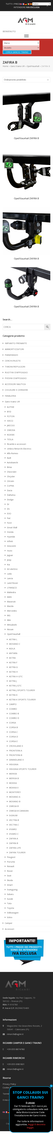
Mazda (10, 606)
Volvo (9, 917)
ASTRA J (13, 680)
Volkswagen (13, 912)
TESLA (10, 439)
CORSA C (13, 731)
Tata (9, 903)
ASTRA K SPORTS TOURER (22, 699)
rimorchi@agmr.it (15, 1034)
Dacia (9, 490)
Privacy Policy (9, 1084)
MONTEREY (15, 792)
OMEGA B (14, 806)
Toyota (10, 908)
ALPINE (10, 406)
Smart (10, 884)
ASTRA (12, 657)
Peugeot (11, 857)
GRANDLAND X (16, 759)
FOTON (10, 416)
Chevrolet (11, 471)
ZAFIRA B (13, 843)
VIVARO (13, 829)
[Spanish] (31, 3)
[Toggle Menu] (26, 36)
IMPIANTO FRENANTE (16, 343)
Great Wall (12, 527)
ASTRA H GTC (16, 676)
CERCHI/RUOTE (13, 360)
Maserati (11, 601)
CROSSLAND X (16, 745)
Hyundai (11, 536)
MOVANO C (14, 643)
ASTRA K (13, 694)
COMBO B (14, 713)
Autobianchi (12, 462)
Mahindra (11, 592)
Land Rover (12, 583)
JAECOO (11, 425)
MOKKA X (14, 787)
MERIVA (13, 773)
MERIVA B (14, 778)
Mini (9, 620)
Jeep (9, 559)
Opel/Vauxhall (33, 66)
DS (8, 508)
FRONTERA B (15, 755)
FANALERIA (10, 395)
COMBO (13, 708)
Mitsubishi (12, 624)
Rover (10, 870)
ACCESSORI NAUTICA (15, 384)
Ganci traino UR (17, 66)
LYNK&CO (12, 587)
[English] (4, 1111)
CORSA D (13, 736)
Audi (9, 457)
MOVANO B (14, 801)
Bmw (9, 467)
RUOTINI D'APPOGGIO (16, 372)
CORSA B (13, 727)
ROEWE (11, 434)
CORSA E (13, 741)
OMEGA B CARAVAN (19, 810)
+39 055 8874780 (16, 1049)
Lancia (10, 578)
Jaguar (10, 555)
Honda (10, 531)
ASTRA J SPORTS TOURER (22, 690)
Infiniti (10, 541)
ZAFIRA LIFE (15, 847)
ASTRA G (13, 667)
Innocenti (11, 545)
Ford (9, 522)
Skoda (10, 880)
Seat (9, 875)
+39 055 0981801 (16, 1064)
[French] (6, 1111)
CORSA (12, 722)
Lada (9, 573)
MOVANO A (14, 796)
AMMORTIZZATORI (14, 349)
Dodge (10, 499)
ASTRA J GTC (15, 685)
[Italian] (28, 3)
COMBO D (14, 718)
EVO (9, 513)
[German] (9, 1111)
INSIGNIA (13, 764)
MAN (9, 596)
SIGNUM (13, 815)
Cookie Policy (9, 1087)
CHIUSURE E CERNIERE (16, 389)
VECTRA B (14, 820)
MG (8, 615)
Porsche (11, 861)
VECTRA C (14, 824)
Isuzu (9, 550)
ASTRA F (13, 662)
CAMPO (13, 704)
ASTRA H (13, 671)
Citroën (10, 481)
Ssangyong (12, 889)
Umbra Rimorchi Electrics (19, 448)
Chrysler (11, 476)
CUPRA (10, 485)
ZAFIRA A (13, 838)
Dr (8, 504)
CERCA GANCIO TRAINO (17, 52)
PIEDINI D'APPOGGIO (16, 378)
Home (5, 66)
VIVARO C (14, 833)
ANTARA (13, 653)
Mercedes (12, 610)
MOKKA (13, 783)
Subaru (10, 894)
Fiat (8, 518)
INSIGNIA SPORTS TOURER (22, 769)
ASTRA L (13, 639)
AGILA (12, 648)
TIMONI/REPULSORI (15, 366)
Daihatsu (11, 494)
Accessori (9, 929)
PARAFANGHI (11, 354)
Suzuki (10, 898)
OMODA (11, 430)
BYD (9, 411)
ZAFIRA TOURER (17, 852)
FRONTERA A (15, 750)
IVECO (10, 420)
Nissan (10, 629)
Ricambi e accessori (16, 444)
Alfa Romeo (12, 453)
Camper (8, 923)
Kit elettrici (12, 569)
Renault (10, 866)
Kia (8, 564)
